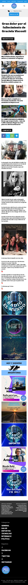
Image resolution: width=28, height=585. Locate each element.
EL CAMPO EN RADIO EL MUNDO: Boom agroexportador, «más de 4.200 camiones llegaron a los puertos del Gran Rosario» (13, 121)
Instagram (7, 562)
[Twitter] (8, 136)
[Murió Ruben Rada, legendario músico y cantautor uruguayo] (14, 48)
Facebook (6, 550)
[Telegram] (16, 136)
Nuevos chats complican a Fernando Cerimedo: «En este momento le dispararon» (12, 100)
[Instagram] (2, 559)
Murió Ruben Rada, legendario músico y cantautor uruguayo (12, 57)
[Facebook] (3, 136)
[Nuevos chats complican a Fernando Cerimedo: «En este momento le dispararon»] (14, 91)
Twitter (6, 556)
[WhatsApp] (12, 136)
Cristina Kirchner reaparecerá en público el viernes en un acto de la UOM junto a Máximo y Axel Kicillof (21, 508)
